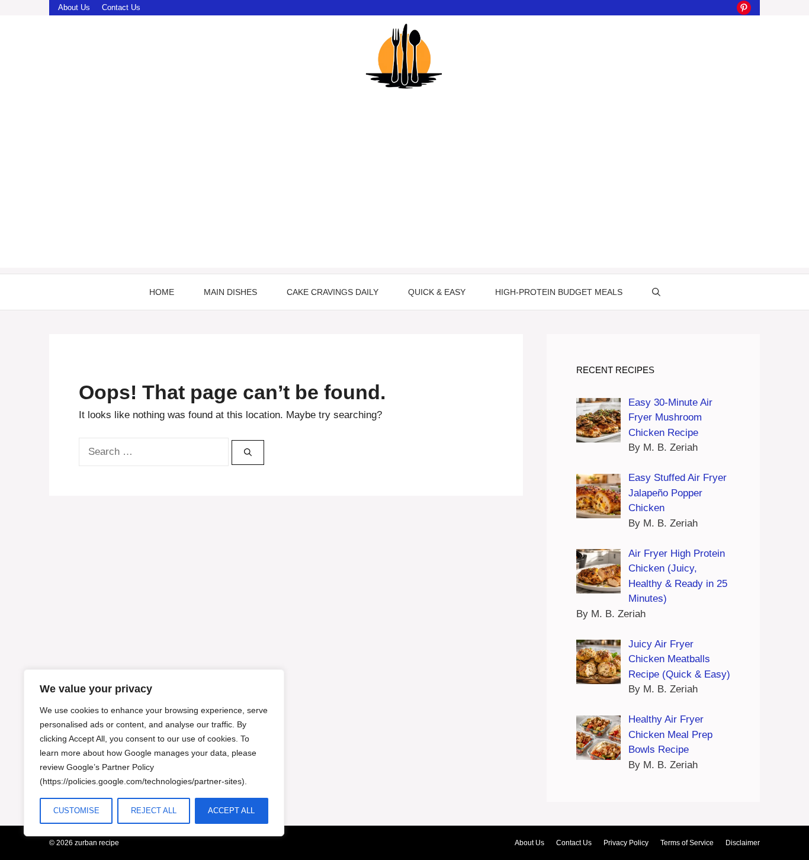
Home (161, 292)
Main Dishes (230, 292)
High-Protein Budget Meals (558, 292)
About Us (74, 7)
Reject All (153, 810)
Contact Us (121, 7)
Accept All (231, 810)
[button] (656, 292)
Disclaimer (742, 843)
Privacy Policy (626, 843)
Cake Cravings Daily (332, 292)
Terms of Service (687, 843)
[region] (154, 752)
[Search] (248, 452)
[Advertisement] (404, 185)
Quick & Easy (437, 292)
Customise (76, 810)
